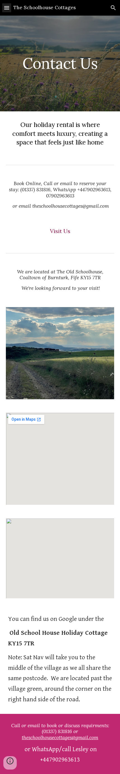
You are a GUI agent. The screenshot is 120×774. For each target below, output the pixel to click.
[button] (6, 7)
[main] (60, 63)
